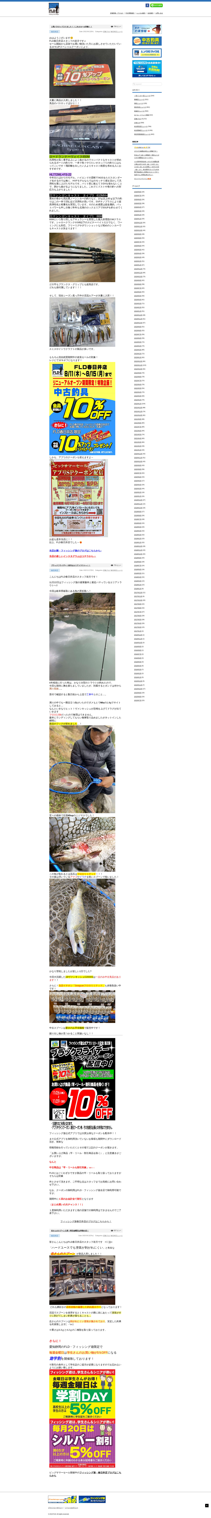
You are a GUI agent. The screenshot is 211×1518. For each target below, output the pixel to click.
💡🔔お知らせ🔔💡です (142, 147)
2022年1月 (137, 404)
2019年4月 (137, 531)
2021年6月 (137, 431)
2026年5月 (137, 203)
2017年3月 (137, 627)
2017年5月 (137, 619)
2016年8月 (137, 650)
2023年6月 (137, 338)
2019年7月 (137, 519)
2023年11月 (138, 319)
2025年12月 (138, 223)
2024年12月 (138, 269)
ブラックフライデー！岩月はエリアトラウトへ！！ (70, 565)
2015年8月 (137, 697)
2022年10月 (138, 369)
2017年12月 (138, 592)
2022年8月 (137, 377)
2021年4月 (137, 438)
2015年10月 (138, 689)
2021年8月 (137, 423)
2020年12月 (138, 454)
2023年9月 (137, 327)
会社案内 (150, 13)
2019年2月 (137, 538)
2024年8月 (137, 284)
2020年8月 (137, 469)
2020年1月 (137, 496)
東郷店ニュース (139, 99)
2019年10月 (138, 508)
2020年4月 (137, 485)
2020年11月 (138, 458)
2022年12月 (138, 361)
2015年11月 (138, 685)
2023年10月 (138, 323)
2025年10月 (138, 230)
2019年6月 (137, 523)
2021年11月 (138, 411)
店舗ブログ (107, 31)
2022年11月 (138, 365)
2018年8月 (137, 562)
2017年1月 (137, 631)
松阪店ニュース (139, 111)
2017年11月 (138, 596)
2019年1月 (137, 542)
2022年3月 (137, 396)
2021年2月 (137, 446)
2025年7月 (137, 242)
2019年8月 (137, 515)
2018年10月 (138, 554)
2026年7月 (137, 195)
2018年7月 (137, 565)
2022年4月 (137, 392)
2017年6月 (137, 616)
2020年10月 (138, 461)
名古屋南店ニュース (140, 130)
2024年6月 (137, 292)
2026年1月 (137, 219)
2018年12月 (138, 546)
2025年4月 (137, 253)
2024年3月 (137, 303)
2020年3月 (137, 488)
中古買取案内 (130, 13)
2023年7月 (137, 334)
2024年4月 (137, 300)
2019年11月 (138, 504)
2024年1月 (137, 311)
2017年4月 (137, 623)
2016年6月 (137, 658)
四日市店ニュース (140, 107)
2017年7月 (137, 612)
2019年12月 (138, 500)
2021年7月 (137, 427)
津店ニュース (138, 103)
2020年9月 (137, 465)
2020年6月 (137, 477)
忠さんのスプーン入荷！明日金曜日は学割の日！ (70, 1231)
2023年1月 (137, 357)
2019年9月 (137, 512)
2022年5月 (137, 388)
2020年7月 (137, 473)
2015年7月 (137, 700)
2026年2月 (137, 215)
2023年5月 (137, 342)
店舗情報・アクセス (116, 13)
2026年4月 (137, 207)
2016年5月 (137, 662)
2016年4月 (137, 666)
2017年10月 (138, 600)
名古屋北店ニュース (140, 126)
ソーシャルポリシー (71, 1508)
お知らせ (137, 123)
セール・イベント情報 (141, 115)
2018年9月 (137, 558)
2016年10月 (138, 642)
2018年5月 (137, 573)
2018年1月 (137, 589)
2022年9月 (137, 373)
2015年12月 (138, 681)
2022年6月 (137, 384)
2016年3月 (137, 669)
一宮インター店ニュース (142, 96)
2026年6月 (137, 199)
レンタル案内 (141, 13)
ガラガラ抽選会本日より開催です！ (146, 151)
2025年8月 (137, 238)
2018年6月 (137, 569)
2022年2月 (137, 400)
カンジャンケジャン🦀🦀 (142, 179)
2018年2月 (137, 585)
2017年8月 (137, 608)
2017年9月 (137, 604)
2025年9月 (137, 234)
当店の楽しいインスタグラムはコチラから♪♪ (72, 556)
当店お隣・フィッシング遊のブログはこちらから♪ (75, 550)
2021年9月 (137, 419)
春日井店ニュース (117, 31)
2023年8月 (137, 330)
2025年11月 (138, 226)
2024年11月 (138, 273)
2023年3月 (137, 350)
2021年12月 (138, 407)
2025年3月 (137, 257)
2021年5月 (137, 434)
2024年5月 (137, 296)
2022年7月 (137, 381)
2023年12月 (138, 315)
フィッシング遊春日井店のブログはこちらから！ (85, 1221)
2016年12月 (138, 635)
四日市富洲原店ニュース (142, 134)
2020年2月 (137, 492)
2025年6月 (137, 246)
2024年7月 (137, 288)
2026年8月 (137, 192)
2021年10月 (138, 415)
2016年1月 (137, 677)
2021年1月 (137, 450)
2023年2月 (137, 354)
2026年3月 (137, 211)
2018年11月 (138, 550)
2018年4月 (137, 577)
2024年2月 (137, 307)
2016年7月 (137, 654)
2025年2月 (137, 261)
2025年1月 (137, 265)
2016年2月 (137, 673)
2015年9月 (137, 693)
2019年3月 (137, 535)
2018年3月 (137, 581)
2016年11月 (138, 639)
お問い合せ (159, 13)
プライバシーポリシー (55, 1508)
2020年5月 (137, 481)
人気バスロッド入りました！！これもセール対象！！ (71, 27)
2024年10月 (138, 276)
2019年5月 (137, 527)
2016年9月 (137, 646)
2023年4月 (137, 346)
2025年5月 (137, 250)
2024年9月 (137, 280)
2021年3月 (137, 442)
